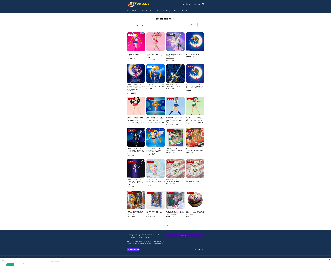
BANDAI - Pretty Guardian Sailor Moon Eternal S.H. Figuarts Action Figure (153, 150)
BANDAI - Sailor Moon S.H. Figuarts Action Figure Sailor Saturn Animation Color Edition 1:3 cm (136, 182)
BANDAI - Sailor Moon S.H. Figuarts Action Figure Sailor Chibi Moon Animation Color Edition (154, 55)
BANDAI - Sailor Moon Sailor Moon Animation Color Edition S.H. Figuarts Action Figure (194, 86)
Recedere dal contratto (185, 235)
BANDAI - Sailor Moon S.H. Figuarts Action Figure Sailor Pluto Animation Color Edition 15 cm (135, 151)
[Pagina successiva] (172, 225)
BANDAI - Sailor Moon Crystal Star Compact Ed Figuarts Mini (155, 85)
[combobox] (165, 25)
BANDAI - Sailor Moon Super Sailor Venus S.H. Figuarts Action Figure (135, 212)
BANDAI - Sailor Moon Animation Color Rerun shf (193, 53)
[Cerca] (195, 25)
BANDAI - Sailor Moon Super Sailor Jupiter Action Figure (174, 149)
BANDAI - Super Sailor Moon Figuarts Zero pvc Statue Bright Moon (155, 181)
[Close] (329, 259)
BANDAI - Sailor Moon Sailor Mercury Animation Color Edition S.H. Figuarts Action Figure (174, 120)
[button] (195, 4)
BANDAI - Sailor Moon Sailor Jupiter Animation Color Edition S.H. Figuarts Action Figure (195, 119)
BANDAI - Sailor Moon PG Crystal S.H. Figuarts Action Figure (154, 212)
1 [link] (158, 225)
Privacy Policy (55, 261)
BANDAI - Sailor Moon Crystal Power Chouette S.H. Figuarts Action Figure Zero (175, 212)
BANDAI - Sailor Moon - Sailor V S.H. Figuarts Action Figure (194, 149)
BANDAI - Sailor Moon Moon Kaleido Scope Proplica (174, 85)
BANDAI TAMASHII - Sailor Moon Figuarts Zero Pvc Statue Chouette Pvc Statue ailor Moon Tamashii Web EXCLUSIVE (136, 87)
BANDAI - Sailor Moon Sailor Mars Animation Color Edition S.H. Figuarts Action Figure (135, 119)
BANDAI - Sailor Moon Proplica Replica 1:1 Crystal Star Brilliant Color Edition (195, 212)
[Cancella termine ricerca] (192, 25)
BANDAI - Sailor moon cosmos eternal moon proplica (195, 180)
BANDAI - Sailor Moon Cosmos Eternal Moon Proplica (175, 180)
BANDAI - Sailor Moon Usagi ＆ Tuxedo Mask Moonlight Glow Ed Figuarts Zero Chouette (175, 54)
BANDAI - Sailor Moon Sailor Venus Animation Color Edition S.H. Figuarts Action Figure (155, 119)
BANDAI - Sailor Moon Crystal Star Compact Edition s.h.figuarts (135, 54)
